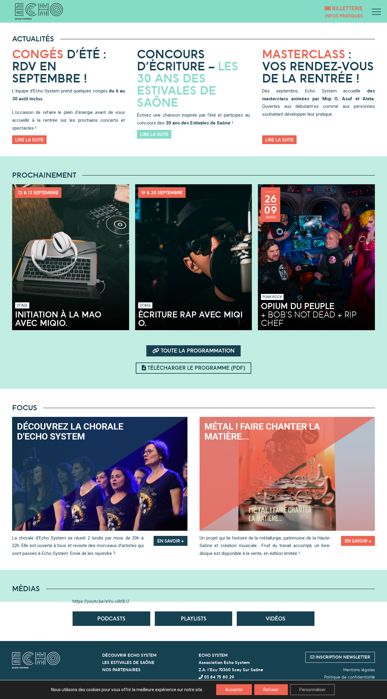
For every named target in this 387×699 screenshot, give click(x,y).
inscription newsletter (342, 657)
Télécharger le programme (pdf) (195, 368)
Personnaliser (312, 689)
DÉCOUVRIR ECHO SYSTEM (129, 655)
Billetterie (346, 8)
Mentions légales (359, 669)
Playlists (194, 618)
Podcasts (111, 618)
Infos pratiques (344, 16)
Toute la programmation (197, 350)
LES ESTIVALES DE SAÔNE (128, 662)
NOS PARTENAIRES (121, 669)
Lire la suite (29, 139)
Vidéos (275, 618)
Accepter (234, 689)
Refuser (271, 689)
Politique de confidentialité (349, 677)
